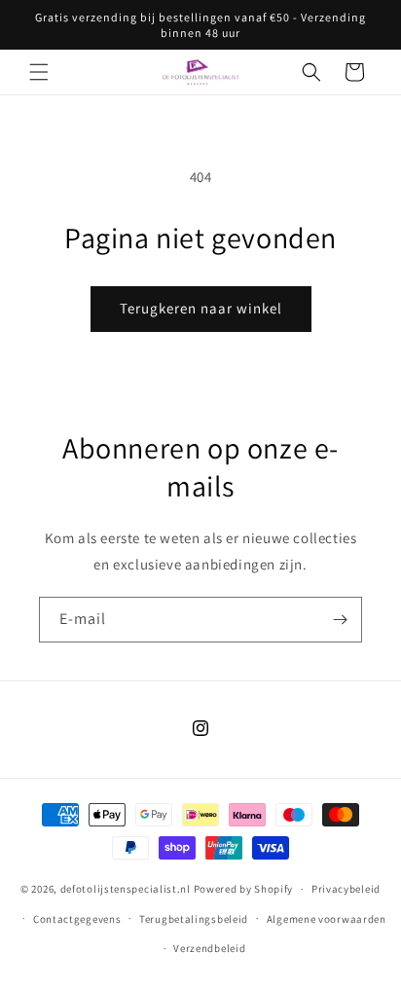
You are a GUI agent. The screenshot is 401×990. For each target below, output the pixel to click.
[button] (39, 72)
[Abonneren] (339, 619)
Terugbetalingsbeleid (193, 919)
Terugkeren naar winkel (201, 308)
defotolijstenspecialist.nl (125, 889)
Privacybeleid (346, 889)
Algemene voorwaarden (326, 919)
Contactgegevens (77, 919)
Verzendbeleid (209, 948)
